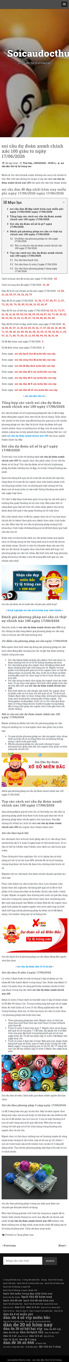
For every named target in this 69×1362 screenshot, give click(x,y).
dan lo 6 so (32, 1307)
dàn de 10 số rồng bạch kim (38, 1321)
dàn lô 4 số (23, 1336)
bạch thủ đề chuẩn (11, 1297)
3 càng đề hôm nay (12, 1280)
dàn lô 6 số (35, 1335)
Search (50, 1261)
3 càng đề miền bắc (31, 1280)
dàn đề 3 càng (27, 1339)
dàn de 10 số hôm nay (13, 1321)
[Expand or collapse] (64, 202)
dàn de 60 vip (52, 1329)
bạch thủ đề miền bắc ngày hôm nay (41, 1304)
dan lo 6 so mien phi (50, 1307)
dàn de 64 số (10, 1332)
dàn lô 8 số (49, 1336)
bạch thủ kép (9, 1283)
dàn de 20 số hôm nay (28, 1324)
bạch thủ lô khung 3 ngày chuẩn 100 (20, 1290)
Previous (10, 1245)
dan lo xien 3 (22, 1311)
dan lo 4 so (8, 1307)
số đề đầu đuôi (31, 1347)
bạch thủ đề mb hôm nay (38, 1300)
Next (62, 1245)
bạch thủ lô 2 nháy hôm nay (30, 1283)
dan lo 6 (20, 1307)
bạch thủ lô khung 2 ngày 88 (16, 1287)
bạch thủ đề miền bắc (13, 1304)
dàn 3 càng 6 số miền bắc (41, 1311)
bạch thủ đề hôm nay (37, 1296)
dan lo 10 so (8, 1311)
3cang (44, 1280)
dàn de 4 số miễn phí (18, 1314)
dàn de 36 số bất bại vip (22, 1328)
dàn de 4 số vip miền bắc (26, 1317)
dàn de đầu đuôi (52, 1332)
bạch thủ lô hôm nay (54, 1283)
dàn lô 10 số (10, 1339)
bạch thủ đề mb (12, 1300)
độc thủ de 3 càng (50, 1346)
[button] (64, 4)
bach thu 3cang (55, 1280)
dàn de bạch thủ (31, 1332)
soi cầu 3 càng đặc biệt (13, 1347)
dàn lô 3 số (9, 1335)
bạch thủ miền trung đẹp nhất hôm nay (27, 1293)
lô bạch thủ (41, 1343)
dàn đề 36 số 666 (18, 1342)
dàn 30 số (58, 1311)
